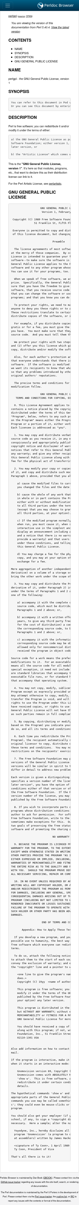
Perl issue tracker (43, 1196)
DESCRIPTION (24, 57)
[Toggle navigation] (7, 5)
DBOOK (48, 1177)
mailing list (61, 1196)
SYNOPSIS (22, 53)
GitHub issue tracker (11, 1181)
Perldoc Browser (58, 5)
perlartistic (55, 183)
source (21, 16)
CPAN (29, 16)
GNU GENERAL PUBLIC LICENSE (36, 61)
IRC (72, 1196)
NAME (19, 49)
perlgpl (12, 16)
